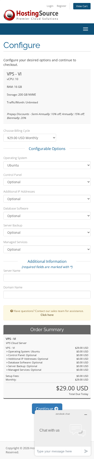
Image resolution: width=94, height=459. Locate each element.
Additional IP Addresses (19, 191)
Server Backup (12, 225)
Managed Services (15, 242)
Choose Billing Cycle (16, 131)
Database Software (15, 208)
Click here (47, 315)
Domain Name (12, 287)
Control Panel (12, 175)
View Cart (82, 6)
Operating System (15, 158)
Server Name (11, 270)
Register (61, 6)
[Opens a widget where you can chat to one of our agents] (62, 432)
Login (50, 6)
